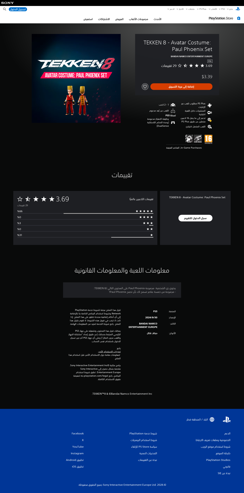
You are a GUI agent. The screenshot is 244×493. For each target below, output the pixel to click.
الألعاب (214, 9)
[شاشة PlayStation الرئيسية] (238, 9)
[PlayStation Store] (225, 18)
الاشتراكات (104, 19)
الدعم (172, 9)
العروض (119, 19)
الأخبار (181, 9)
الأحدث (157, 19)
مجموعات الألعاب (138, 19)
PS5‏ (223, 9)
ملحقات (191, 9)
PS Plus (202, 9)
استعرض (88, 19)
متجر (231, 9)
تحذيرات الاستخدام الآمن (109, 351)
